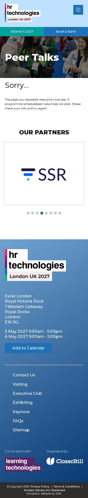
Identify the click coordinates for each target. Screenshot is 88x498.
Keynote (21, 411)
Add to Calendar (28, 348)
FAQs (18, 421)
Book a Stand (66, 31)
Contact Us (24, 375)
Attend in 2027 (22, 31)
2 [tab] (32, 213)
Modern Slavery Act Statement (44, 490)
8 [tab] (59, 213)
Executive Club (27, 393)
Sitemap (21, 430)
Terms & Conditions (66, 486)
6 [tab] (50, 213)
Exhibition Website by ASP (44, 493)
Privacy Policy (39, 486)
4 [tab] (41, 213)
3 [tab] (37, 213)
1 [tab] (28, 213)
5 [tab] (46, 213)
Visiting (20, 384)
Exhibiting (23, 402)
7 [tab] (55, 213)
